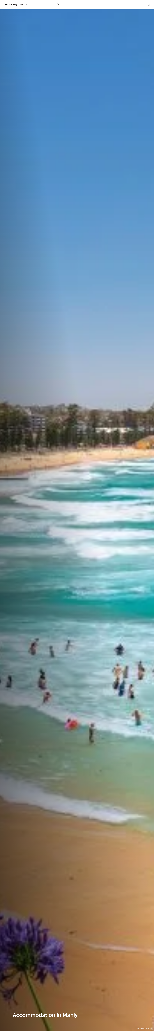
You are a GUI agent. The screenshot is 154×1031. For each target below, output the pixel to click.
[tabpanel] (77, 515)
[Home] (16, 4)
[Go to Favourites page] (148, 4)
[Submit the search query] (58, 4)
